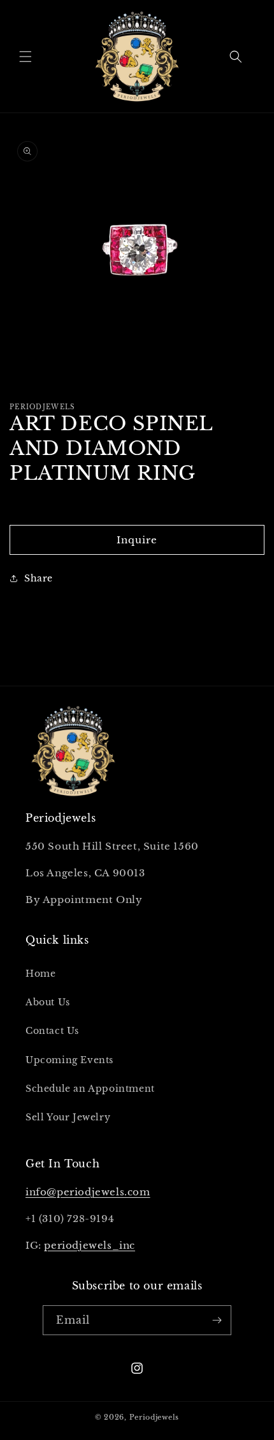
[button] (25, 57)
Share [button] (38, 578)
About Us (47, 1002)
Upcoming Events (69, 1060)
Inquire (137, 540)
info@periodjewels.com (87, 1192)
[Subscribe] (217, 1320)
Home (40, 973)
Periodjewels (154, 1417)
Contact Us (52, 1030)
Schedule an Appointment (90, 1088)
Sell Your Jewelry (67, 1117)
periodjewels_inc (89, 1245)
